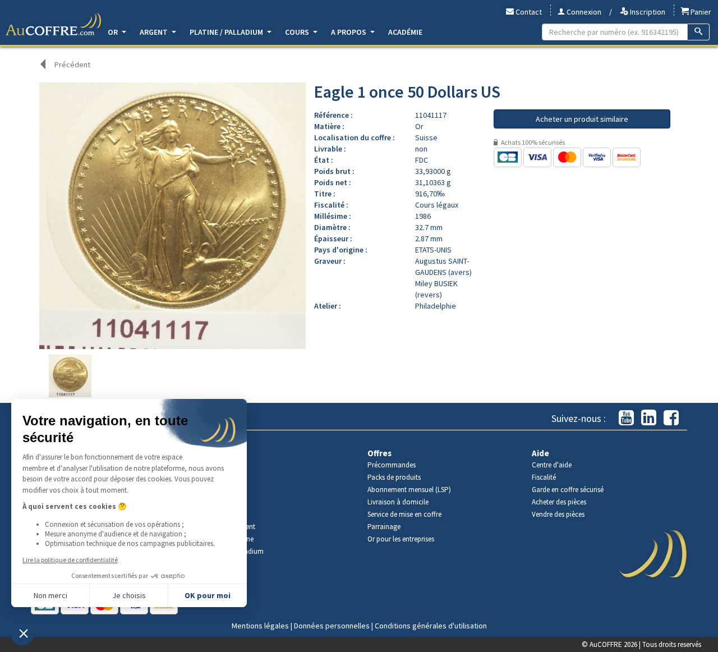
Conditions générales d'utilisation (431, 626)
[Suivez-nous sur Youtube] (626, 418)
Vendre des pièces (558, 514)
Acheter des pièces (559, 502)
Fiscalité (544, 477)
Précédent (72, 64)
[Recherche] (699, 32)
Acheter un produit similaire (582, 119)
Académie (405, 32)
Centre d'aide (552, 465)
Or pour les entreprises (400, 539)
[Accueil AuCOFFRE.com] (53, 24)
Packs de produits (394, 477)
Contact (528, 12)
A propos (349, 32)
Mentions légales (260, 626)
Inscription (646, 12)
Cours (298, 32)
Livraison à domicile (398, 502)
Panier (700, 12)
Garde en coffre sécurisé (568, 489)
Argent (154, 32)
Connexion (583, 12)
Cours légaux (436, 205)
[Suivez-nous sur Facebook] (671, 418)
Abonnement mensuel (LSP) (409, 489)
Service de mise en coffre (404, 514)
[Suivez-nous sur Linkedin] (648, 418)
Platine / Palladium (227, 32)
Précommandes (391, 465)
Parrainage (384, 526)
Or (113, 32)
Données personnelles (332, 626)
